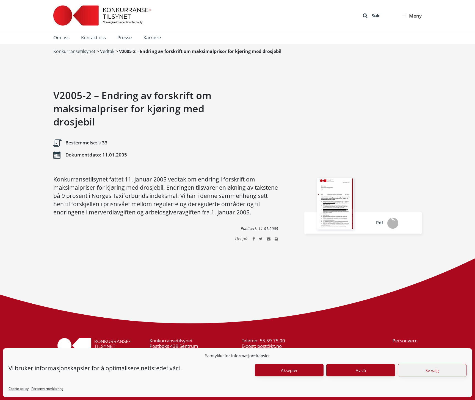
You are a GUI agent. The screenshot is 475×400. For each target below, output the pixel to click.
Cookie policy (19, 388)
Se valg (432, 370)
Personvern (405, 340)
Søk (376, 15)
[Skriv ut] (276, 239)
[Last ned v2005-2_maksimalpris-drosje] (335, 204)
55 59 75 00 (272, 340)
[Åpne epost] (268, 239)
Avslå (361, 370)
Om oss (61, 37)
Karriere (152, 37)
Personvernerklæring (47, 388)
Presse (124, 37)
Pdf (379, 223)
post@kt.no (269, 346)
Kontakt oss (93, 37)
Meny (415, 16)
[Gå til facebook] (254, 239)
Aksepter (289, 370)
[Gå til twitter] (261, 239)
